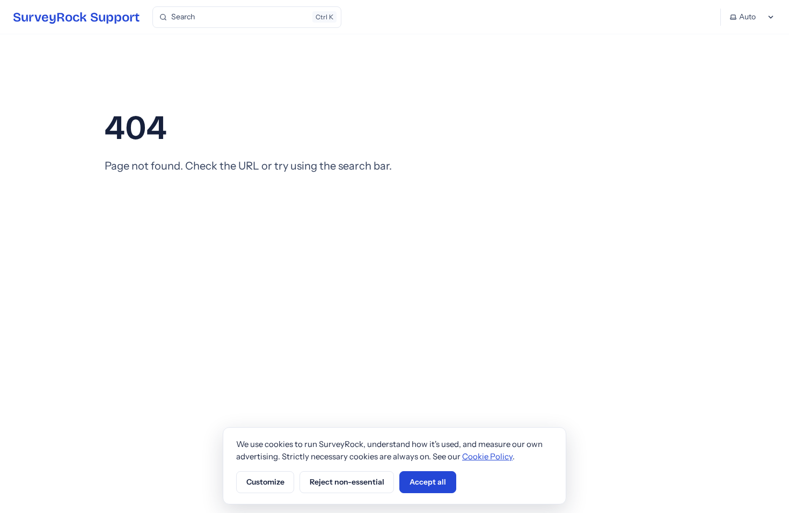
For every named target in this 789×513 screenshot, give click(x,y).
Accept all (428, 482)
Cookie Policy (487, 456)
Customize (265, 482)
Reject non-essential (347, 482)
